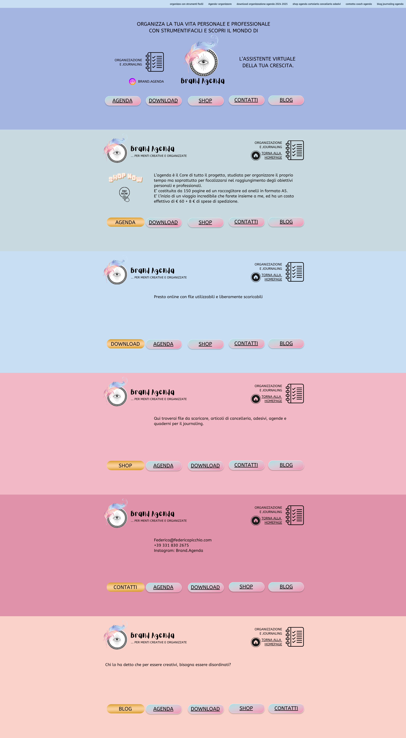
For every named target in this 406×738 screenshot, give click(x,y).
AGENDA (122, 101)
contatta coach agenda (359, 4)
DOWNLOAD (163, 101)
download (205, 466)
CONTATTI (246, 100)
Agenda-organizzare (220, 4)
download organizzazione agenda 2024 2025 (262, 4)
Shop (246, 587)
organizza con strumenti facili (186, 4)
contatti (286, 708)
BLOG (286, 100)
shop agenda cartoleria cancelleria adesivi (317, 4)
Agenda (163, 344)
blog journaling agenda (390, 4)
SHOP (205, 101)
